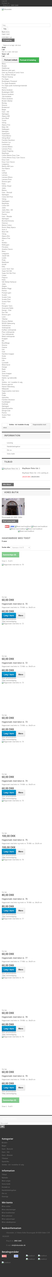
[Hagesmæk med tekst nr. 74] (26, 756)
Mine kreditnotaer (8, 1213)
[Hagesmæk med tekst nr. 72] (26, 638)
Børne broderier (7, 90)
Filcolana (5, 247)
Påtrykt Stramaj (7, 77)
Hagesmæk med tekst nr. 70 (14, 604)
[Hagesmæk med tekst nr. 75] (26, 815)
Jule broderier (6, 96)
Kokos (4, 358)
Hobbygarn (5, 129)
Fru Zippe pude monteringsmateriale (14, 86)
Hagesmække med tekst (10, 391)
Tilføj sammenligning (9, 621)
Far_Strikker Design (9, 75)
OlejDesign (5, 68)
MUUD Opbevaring (8, 323)
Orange (4, 367)
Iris (3, 240)
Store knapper (7, 373)
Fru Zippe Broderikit (9, 83)
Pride (3, 260)
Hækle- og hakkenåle (9, 378)
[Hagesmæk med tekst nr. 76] (26, 874)
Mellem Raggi (6, 288)
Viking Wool (6, 138)
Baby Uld (5, 127)
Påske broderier (7, 99)
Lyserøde (5, 363)
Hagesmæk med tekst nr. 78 (14, 1017)
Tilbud (8, 461)
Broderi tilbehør (7, 101)
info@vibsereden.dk (19, 1245)
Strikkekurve (6, 325)
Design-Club (6, 411)
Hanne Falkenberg (8, 387)
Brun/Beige (6, 343)
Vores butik (10, 454)
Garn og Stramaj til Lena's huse (13, 72)
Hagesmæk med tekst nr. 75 (14, 840)
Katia (3, 184)
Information (12, 435)
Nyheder (5, 1178)
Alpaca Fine (6, 125)
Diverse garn (6, 181)
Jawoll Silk (5, 256)
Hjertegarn (5, 114)
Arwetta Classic (7, 249)
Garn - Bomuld (7, 192)
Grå (3, 349)
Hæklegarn (5, 201)
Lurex (4, 317)
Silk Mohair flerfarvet (9, 282)
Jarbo (4, 188)
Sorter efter (6, 547)
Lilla (3, 360)
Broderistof (5, 107)
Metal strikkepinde (8, 336)
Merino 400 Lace (7, 166)
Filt (3, 380)
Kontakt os (5, 3)
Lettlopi (4, 173)
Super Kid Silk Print (9, 273)
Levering (9, 443)
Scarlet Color (6, 297)
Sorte (4, 371)
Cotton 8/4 (5, 205)
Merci (4, 251)
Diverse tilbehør (7, 321)
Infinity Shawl (6, 186)
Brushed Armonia (8, 221)
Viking (4, 123)
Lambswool (6, 144)
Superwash (6, 134)
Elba (3, 267)
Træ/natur (5, 376)
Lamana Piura (6, 149)
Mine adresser (7, 1216)
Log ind (4, 1)
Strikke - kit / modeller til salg (12, 382)
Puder (4, 395)
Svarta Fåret (6, 301)
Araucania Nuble (7, 308)
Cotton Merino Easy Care (10, 155)
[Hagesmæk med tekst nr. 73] (26, 697)
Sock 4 (4, 229)
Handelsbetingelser (13, 446)
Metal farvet (6, 365)
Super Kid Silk (7, 271)
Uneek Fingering (7, 151)
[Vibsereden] (26, 16)
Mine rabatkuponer (9, 1222)
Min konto (7, 1202)
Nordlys (4, 243)
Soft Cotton (6, 212)
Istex (3, 171)
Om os (9, 450)
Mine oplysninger (8, 1219)
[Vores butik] (26, 506)
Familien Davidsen (8, 140)
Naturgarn (5, 131)
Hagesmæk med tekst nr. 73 (14, 722)
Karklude (5, 404)
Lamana (4, 175)
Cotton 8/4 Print (7, 197)
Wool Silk (5, 232)
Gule (3, 352)
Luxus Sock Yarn (8, 269)
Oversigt (5, 1197)
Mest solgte (6, 1181)
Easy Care (5, 160)
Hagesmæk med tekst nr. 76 (14, 899)
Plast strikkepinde (8, 332)
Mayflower (5, 153)
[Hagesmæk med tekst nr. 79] (26, 1051)
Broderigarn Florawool (9, 81)
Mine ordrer (6, 1206)
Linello (4, 258)
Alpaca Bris (6, 236)
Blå (3, 341)
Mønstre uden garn (8, 70)
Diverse (4, 105)
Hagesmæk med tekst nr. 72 (14, 663)
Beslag (4, 103)
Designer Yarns (7, 306)
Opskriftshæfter (7, 408)
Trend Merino (6, 136)
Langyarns (5, 164)
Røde (4, 369)
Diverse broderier (8, 94)
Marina (4, 190)
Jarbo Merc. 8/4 (7, 210)
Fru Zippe (5, 79)
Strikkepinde (6, 328)
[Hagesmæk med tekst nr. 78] (26, 992)
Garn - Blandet (7, 216)
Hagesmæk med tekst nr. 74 (14, 781)
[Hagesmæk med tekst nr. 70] (26, 579)
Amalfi (4, 264)
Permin (4, 88)
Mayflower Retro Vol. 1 (31, 468)
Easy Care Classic (8, 162)
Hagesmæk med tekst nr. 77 (14, 958)
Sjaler (4, 393)
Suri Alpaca (6, 168)
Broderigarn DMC (8, 92)
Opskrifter (5, 397)
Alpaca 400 (6, 116)
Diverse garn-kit (7, 384)
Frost (3, 304)
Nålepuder (5, 389)
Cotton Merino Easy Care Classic (13, 158)
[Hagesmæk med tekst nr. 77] (26, 933)
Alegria (4, 286)
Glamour (5, 223)
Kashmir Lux (6, 142)
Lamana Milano (7, 147)
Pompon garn (6, 293)
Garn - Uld (5, 112)
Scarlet (4, 295)
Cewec (4, 275)
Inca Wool (5, 118)
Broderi (4, 66)
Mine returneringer (9, 1209)
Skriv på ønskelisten (9, 619)
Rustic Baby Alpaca (9, 227)
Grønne (4, 347)
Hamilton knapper (8, 354)
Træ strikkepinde (8, 334)
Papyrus (5, 277)
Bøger (4, 110)
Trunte (4, 120)
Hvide (4, 356)
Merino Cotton (7, 225)
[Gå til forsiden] (4, 424)
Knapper (5, 339)
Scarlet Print (6, 299)
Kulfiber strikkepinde (9, 330)
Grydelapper (6, 402)
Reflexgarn (5, 245)
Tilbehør (4, 319)
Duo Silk (5, 312)
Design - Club (6, 310)
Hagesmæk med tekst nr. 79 (14, 1076)
